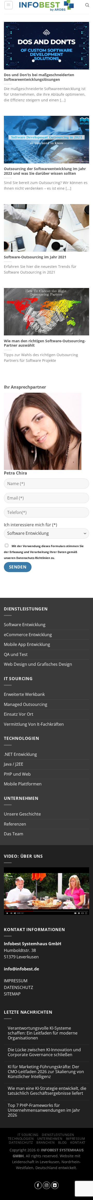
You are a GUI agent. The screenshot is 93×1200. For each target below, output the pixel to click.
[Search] (87, 5)
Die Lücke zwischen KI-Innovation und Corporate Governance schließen (44, 1052)
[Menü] (8, 5)
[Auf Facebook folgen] (38, 1185)
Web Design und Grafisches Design (38, 664)
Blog (62, 1142)
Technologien (21, 1138)
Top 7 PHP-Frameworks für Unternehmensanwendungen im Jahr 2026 (44, 1110)
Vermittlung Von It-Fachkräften (34, 724)
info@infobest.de (21, 969)
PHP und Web (17, 774)
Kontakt (77, 1142)
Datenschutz (21, 1142)
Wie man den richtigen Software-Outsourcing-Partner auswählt (45, 343)
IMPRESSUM (15, 981)
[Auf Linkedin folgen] (55, 1185)
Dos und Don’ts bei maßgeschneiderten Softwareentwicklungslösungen (39, 77)
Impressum (75, 1138)
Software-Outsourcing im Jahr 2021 (35, 257)
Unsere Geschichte (22, 814)
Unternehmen (50, 1138)
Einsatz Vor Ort (18, 714)
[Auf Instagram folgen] (46, 1185)
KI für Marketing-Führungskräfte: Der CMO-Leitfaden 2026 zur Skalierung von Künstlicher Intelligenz (46, 1071)
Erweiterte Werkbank (24, 694)
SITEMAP (12, 994)
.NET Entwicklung (20, 754)
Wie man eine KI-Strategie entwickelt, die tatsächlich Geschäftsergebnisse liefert (47, 1091)
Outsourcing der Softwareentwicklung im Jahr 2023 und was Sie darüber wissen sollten (45, 171)
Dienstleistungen (58, 1135)
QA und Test (16, 654)
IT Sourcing (28, 1135)
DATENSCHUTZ (18, 987)
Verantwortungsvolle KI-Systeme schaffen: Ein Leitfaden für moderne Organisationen (43, 1033)
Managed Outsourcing (25, 704)
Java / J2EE (13, 764)
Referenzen (15, 824)
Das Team (13, 834)
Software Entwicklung (24, 624)
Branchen (45, 1142)
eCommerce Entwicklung (28, 634)
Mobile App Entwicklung (27, 644)
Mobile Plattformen (23, 784)
